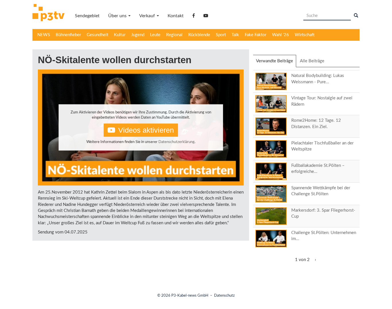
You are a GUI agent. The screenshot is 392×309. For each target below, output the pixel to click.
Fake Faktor (255, 35)
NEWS (43, 35)
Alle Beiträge (312, 61)
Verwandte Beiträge (276, 63)
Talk (235, 35)
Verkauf (147, 15)
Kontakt (176, 15)
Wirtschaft (305, 35)
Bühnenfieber (68, 35)
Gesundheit (97, 35)
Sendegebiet (87, 15)
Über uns (118, 15)
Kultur (119, 35)
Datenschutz (224, 296)
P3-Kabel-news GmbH (189, 296)
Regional (174, 35)
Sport (221, 35)
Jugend (137, 35)
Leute (155, 35)
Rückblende (199, 35)
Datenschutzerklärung (176, 142)
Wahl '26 (280, 35)
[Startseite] (50, 13)
